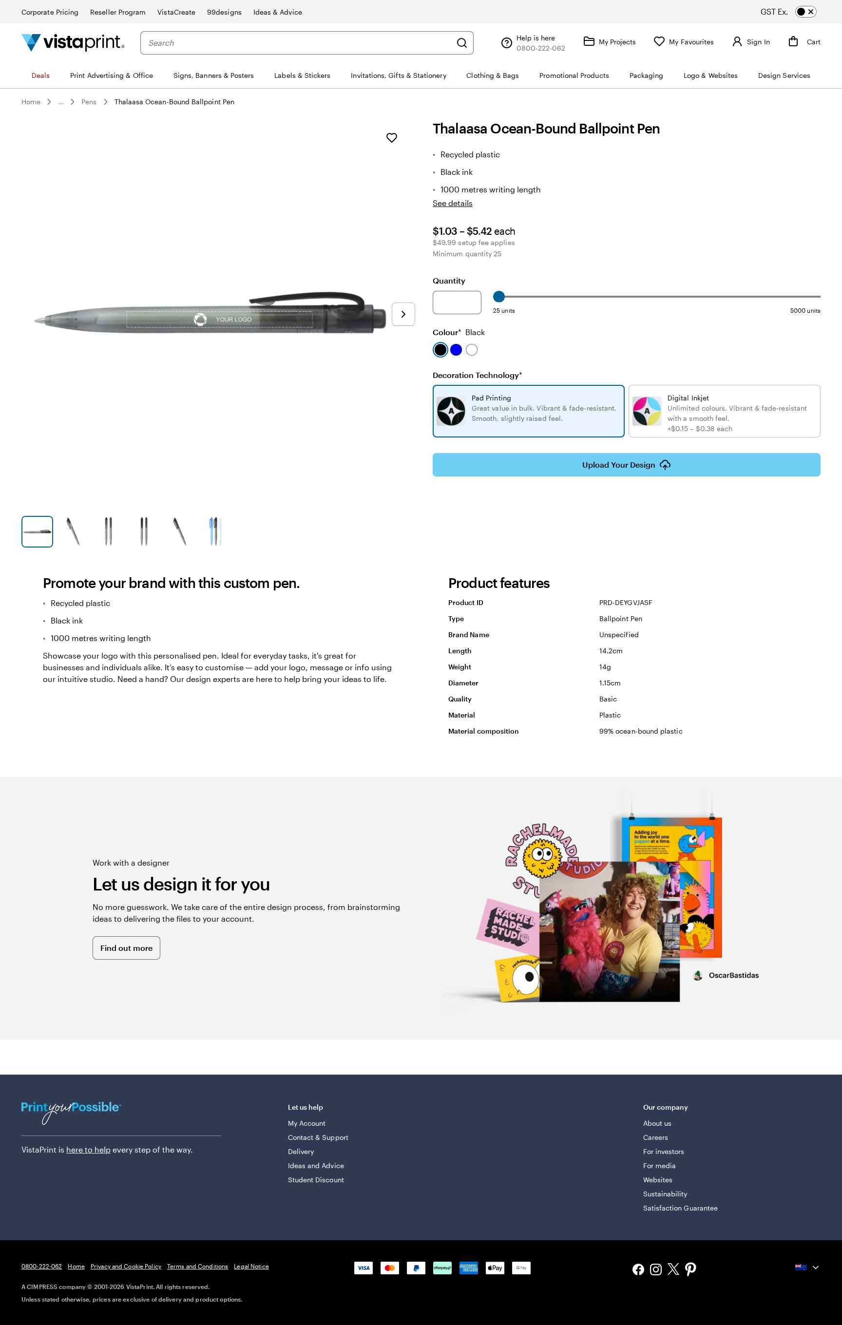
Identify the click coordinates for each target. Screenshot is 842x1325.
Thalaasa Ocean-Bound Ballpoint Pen (174, 101)
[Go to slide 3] (108, 532)
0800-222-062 (41, 1266)
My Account (307, 1123)
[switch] (797, 12)
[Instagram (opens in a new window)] (656, 1270)
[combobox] (299, 43)
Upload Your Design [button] (618, 464)
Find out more (126, 947)
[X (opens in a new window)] (673, 1270)
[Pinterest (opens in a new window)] (691, 1270)
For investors (664, 1151)
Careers (656, 1137)
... (61, 102)
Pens (88, 101)
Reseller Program (118, 12)
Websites (658, 1179)
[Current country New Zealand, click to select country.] (808, 1267)
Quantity (449, 280)
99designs (224, 12)
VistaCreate (176, 12)
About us (657, 1123)
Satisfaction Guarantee (680, 1208)
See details (453, 203)
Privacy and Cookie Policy (126, 1266)
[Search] (462, 43)
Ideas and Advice (316, 1165)
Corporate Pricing (49, 12)
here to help (88, 1149)
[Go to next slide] (403, 314)
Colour (459, 332)
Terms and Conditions (197, 1266)
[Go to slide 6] (215, 532)
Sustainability (665, 1194)
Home (30, 101)
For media (659, 1165)
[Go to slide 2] (73, 532)
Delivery (301, 1151)
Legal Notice (251, 1266)
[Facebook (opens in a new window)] (638, 1270)
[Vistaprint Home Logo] (73, 42)
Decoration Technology (477, 374)
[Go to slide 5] (179, 532)
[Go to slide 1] (37, 532)
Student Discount (316, 1179)
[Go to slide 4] (144, 532)
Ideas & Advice (277, 12)
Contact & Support (318, 1137)
